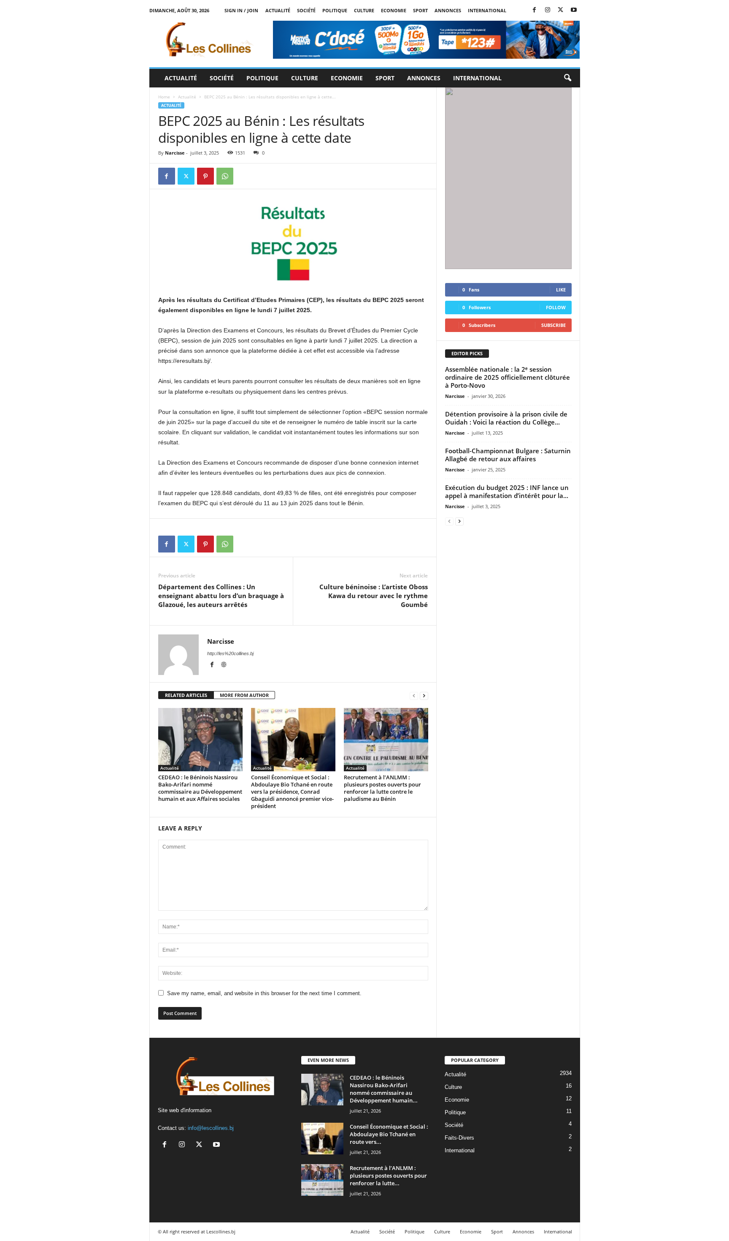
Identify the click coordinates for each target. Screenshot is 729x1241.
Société (306, 10)
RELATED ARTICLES (186, 695)
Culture (364, 10)
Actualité (277, 10)
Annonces (448, 10)
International (487, 10)
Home (164, 97)
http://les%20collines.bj (230, 653)
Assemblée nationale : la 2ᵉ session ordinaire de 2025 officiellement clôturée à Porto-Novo (507, 377)
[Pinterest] (205, 176)
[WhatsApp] (224, 176)
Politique (334, 10)
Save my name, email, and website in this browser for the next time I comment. (264, 993)
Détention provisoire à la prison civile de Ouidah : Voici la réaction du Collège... (506, 418)
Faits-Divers (459, 1138)
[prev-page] (414, 695)
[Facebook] (534, 10)
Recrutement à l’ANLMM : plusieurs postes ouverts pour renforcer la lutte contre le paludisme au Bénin (382, 788)
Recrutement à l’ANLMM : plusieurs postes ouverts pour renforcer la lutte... (388, 1175)
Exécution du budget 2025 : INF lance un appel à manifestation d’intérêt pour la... (507, 491)
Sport (420, 10)
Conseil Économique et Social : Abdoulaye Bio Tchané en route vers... (389, 1134)
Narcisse (175, 153)
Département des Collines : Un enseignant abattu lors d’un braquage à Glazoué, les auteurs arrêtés (221, 595)
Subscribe (553, 325)
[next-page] (424, 695)
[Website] (224, 665)
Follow (556, 307)
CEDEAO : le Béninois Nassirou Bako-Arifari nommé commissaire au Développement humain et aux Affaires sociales (200, 788)
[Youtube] (574, 10)
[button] (567, 78)
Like (561, 289)
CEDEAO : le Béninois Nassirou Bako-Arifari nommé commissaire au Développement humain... (384, 1089)
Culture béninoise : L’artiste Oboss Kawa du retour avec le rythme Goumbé (373, 595)
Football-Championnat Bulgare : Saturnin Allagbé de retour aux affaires (508, 454)
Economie (393, 10)
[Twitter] (561, 10)
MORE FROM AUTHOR (244, 695)
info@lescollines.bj (211, 1128)
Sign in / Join (241, 10)
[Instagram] (548, 10)
